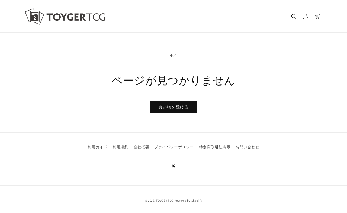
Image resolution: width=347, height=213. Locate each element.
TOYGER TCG (165, 200)
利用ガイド (97, 147)
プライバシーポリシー (174, 147)
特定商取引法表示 (215, 147)
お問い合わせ (247, 147)
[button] (294, 16)
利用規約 (120, 147)
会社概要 (141, 147)
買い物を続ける (173, 106)
